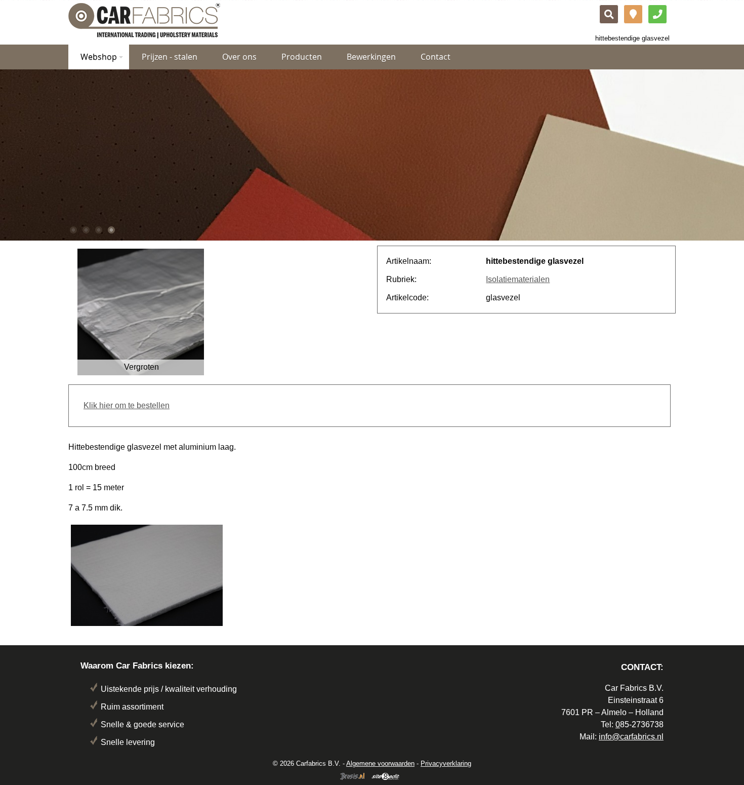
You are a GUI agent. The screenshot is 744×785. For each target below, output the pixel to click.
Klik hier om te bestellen (127, 405)
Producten (301, 56)
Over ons (239, 56)
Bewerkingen (371, 56)
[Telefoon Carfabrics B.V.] (657, 14)
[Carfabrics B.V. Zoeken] (609, 14)
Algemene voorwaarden (380, 763)
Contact (435, 56)
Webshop (98, 56)
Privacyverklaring (446, 763)
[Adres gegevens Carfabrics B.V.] (633, 14)
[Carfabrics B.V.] (144, 20)
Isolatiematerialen (518, 279)
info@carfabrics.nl (631, 736)
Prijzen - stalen (169, 56)
